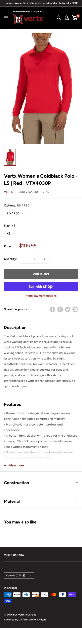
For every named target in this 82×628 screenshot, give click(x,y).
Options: (16, 205)
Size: (9, 225)
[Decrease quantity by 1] (23, 259)
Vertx (8, 192)
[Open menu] (6, 17)
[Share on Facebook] (52, 309)
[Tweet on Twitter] (67, 309)
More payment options (41, 296)
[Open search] (59, 18)
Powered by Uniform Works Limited (25, 619)
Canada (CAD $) (15, 575)
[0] (74, 17)
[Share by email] (75, 309)
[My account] (67, 18)
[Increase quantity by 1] (44, 259)
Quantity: (10, 259)
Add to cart (41, 274)
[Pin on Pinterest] (60, 309)
